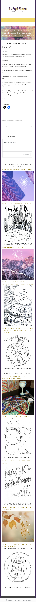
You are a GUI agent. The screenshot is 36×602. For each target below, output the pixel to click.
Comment (26, 154)
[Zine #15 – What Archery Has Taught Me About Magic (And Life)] (18, 325)
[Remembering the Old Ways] (18, 279)
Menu (19, 20)
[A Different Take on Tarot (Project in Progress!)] (18, 414)
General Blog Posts (10, 120)
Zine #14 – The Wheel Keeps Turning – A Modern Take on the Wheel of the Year (17, 330)
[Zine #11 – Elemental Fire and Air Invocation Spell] (18, 588)
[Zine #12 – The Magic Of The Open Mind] (18, 504)
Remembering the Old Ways (14, 247)
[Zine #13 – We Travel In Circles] (18, 458)
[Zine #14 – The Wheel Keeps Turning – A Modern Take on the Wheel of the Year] (18, 374)
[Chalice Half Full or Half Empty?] (18, 200)
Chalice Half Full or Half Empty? (17, 169)
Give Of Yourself (28, 126)
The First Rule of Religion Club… (10, 126)
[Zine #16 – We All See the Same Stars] (18, 244)
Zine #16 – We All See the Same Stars (17, 203)
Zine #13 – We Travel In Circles (15, 416)
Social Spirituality (18, 120)
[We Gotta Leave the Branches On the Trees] (18, 541)
